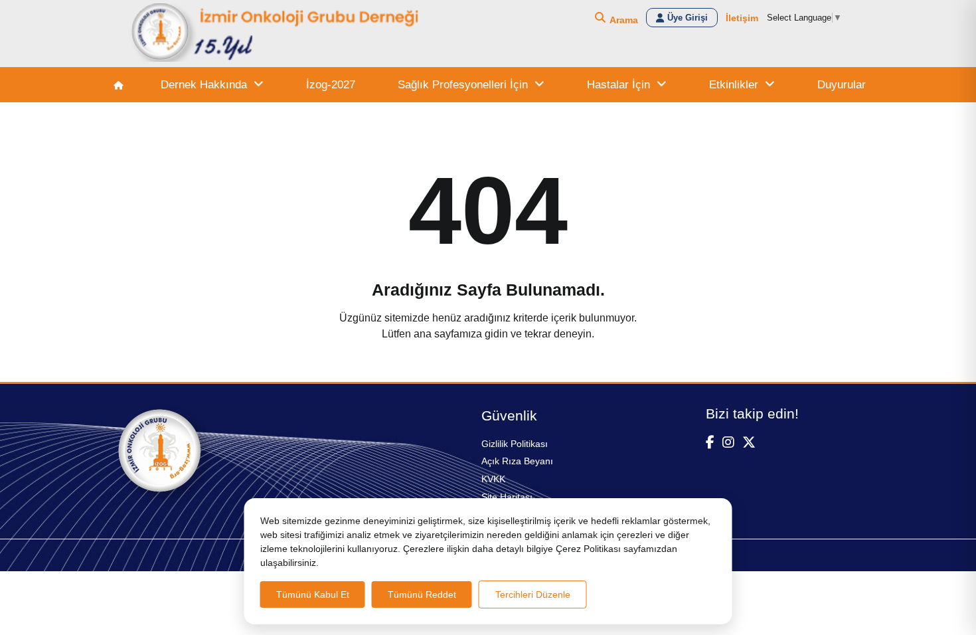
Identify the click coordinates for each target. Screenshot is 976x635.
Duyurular (841, 84)
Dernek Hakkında (204, 84)
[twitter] (749, 442)
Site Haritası (506, 497)
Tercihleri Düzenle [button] (532, 594)
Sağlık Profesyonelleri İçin (463, 84)
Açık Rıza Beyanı (517, 461)
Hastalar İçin (618, 84)
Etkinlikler (733, 84)
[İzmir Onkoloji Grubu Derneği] (275, 33)
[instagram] (728, 442)
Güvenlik (509, 415)
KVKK (493, 479)
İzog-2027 (330, 84)
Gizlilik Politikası (514, 443)
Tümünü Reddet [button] (422, 594)
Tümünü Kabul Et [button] (312, 594)
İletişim (742, 18)
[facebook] (710, 442)
